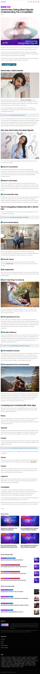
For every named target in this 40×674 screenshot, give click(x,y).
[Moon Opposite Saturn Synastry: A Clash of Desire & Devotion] (30, 521)
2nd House (8, 657)
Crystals (9, 660)
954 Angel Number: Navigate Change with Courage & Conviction (15, 605)
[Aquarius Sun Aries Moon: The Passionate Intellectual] (10, 521)
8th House (29, 657)
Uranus (13, 666)
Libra (36, 660)
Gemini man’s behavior (26, 100)
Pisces (7, 663)
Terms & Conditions (4, 647)
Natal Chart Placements (12, 517)
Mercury (19, 661)
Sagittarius (28, 663)
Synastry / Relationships (26, 518)
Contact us (3, 639)
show (14, 64)
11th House (3, 658)
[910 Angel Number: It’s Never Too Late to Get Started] (36, 591)
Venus (18, 666)
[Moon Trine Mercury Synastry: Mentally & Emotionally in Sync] (10, 538)
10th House (35, 657)
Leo (33, 660)
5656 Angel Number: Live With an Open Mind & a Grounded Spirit (14, 598)
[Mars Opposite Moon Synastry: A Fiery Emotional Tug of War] (30, 538)
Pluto (11, 663)
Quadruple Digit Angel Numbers (19, 663)
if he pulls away (9, 263)
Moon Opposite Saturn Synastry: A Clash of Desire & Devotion (29, 529)
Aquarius (14, 658)
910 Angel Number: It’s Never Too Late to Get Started (12, 591)
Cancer (28, 658)
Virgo (22, 666)
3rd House (13, 657)
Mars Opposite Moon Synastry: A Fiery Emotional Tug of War (29, 546)
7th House (24, 657)
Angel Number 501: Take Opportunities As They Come (12, 612)
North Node (33, 661)
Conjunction (4, 660)
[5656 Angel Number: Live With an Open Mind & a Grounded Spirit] (36, 598)
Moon (24, 661)
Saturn (33, 663)
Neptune (27, 661)
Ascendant (23, 658)
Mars (15, 661)
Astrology (4, 517)
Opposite (3, 663)
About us (2, 641)
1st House (3, 657)
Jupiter (29, 660)
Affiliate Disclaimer (4, 645)
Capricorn (33, 658)
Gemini (3, 508)
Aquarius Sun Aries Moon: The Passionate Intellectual (9, 529)
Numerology (10, 589)
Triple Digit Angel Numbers (6, 666)
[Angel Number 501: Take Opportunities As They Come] (36, 612)
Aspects (23, 517)
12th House (8, 658)
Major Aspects (9, 661)
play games (33, 462)
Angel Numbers (4, 589)
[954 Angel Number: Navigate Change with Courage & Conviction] (36, 605)
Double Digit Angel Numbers (17, 660)
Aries (18, 658)
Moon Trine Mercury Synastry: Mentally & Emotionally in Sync (9, 546)
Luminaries (3, 661)
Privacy (2, 643)
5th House (19, 657)
